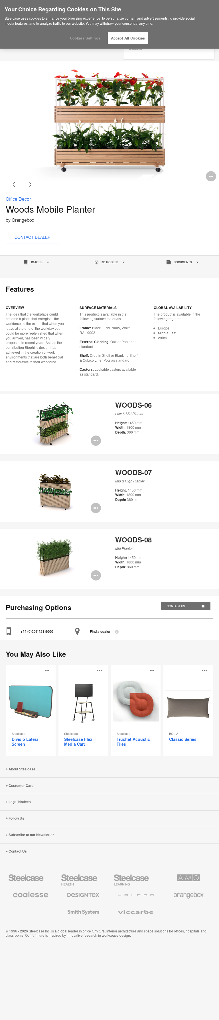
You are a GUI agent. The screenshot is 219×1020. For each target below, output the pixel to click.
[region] (109, 24)
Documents (183, 262)
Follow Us (16, 818)
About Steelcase (22, 769)
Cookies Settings (85, 38)
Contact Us (176, 606)
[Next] (30, 184)
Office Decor (18, 199)
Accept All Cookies (128, 38)
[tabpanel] (109, 122)
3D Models (110, 262)
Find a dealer (100, 631)
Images (36, 262)
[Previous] (14, 184)
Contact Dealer (32, 237)
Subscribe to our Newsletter (31, 835)
